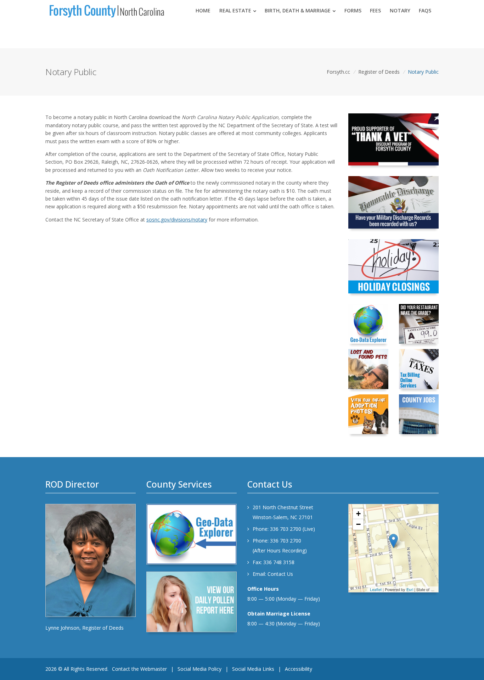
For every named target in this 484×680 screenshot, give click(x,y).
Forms (352, 10)
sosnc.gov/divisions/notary (176, 219)
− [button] (358, 524)
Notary (400, 10)
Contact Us (280, 574)
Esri (409, 589)
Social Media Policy (199, 668)
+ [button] (358, 513)
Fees (375, 10)
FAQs (425, 10)
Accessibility (298, 668)
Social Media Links (253, 668)
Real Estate (235, 10)
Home (203, 10)
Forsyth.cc (338, 71)
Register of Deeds (379, 71)
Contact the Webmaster (139, 668)
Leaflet (376, 589)
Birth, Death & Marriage (298, 10)
